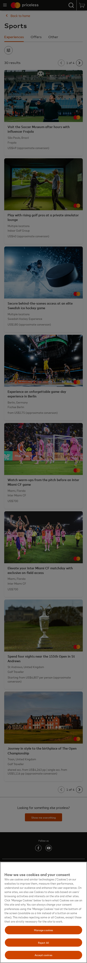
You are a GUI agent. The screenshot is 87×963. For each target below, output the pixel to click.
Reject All (43, 942)
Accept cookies (43, 955)
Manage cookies (43, 930)
